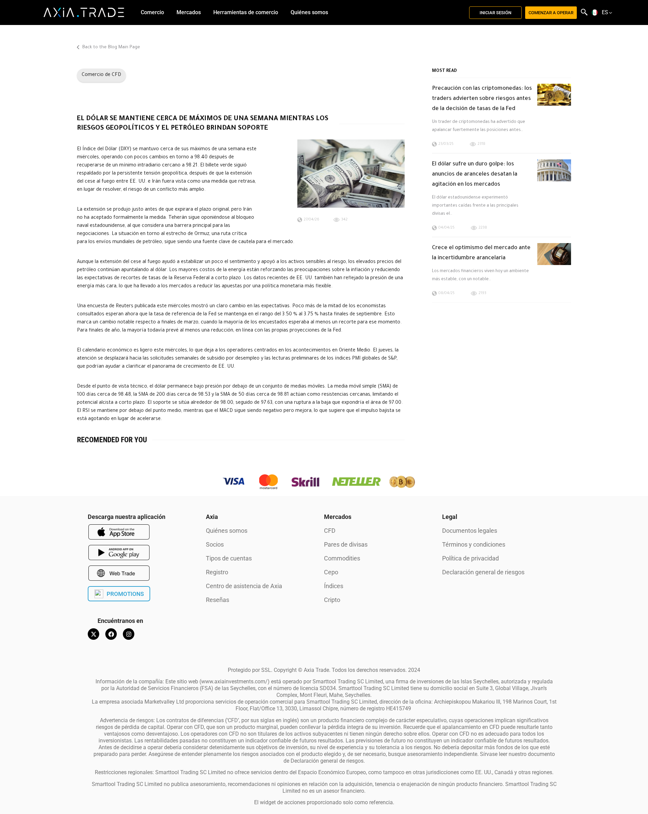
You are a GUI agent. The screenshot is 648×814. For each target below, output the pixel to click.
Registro (217, 572)
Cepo (331, 572)
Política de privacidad (470, 558)
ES (605, 12)
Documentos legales (469, 530)
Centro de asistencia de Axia (244, 585)
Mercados (337, 516)
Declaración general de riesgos (483, 572)
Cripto (332, 599)
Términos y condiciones (473, 544)
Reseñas (217, 599)
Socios (215, 544)
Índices (333, 585)
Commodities (342, 558)
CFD (329, 530)
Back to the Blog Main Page (110, 47)
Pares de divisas (346, 544)
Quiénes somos (226, 530)
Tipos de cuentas (229, 558)
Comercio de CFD (101, 75)
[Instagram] (128, 634)
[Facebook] (111, 634)
